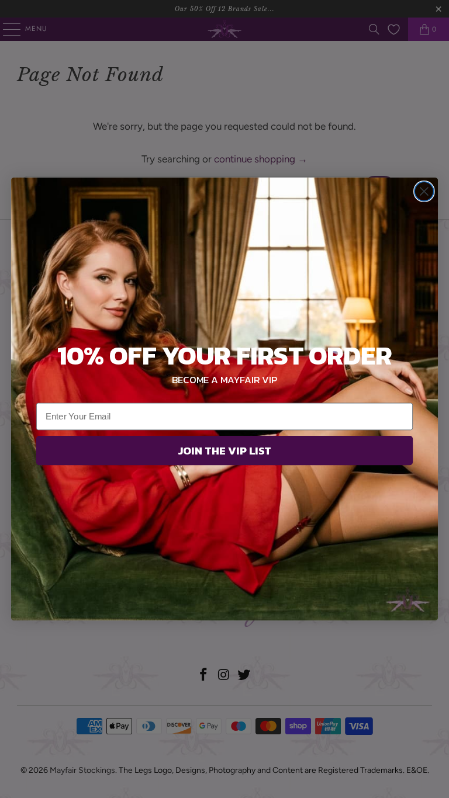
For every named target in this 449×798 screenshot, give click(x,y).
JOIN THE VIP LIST (224, 450)
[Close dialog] (424, 191)
